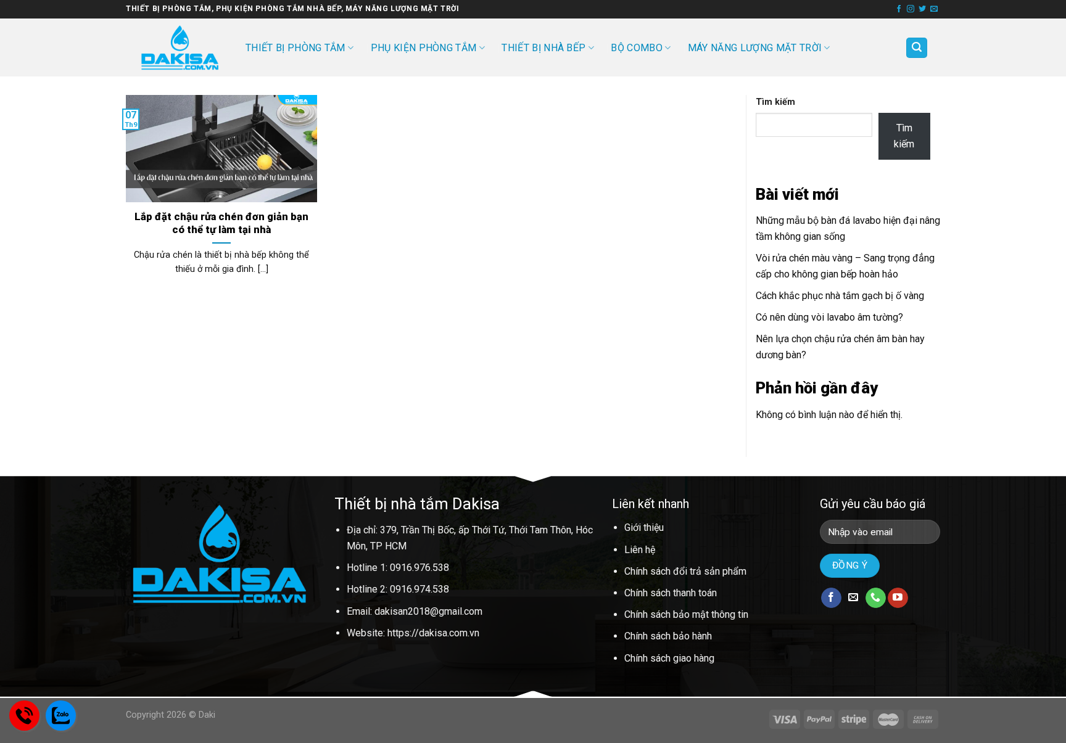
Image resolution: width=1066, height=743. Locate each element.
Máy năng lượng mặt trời (755, 48)
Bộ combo (637, 48)
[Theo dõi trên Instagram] (910, 9)
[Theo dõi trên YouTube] (898, 598)
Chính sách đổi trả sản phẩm (685, 571)
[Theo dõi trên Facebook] (899, 9)
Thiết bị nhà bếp (543, 48)
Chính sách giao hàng (669, 658)
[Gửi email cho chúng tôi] (934, 9)
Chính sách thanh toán (670, 593)
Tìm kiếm (775, 102)
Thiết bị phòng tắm (295, 48)
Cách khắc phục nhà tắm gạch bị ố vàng (840, 296)
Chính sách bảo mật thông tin (686, 614)
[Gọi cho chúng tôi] (876, 598)
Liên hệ (639, 550)
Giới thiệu (644, 527)
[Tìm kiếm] (916, 48)
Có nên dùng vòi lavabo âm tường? (829, 317)
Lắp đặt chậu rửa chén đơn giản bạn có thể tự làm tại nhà (221, 223)
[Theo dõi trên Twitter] (922, 9)
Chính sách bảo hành (668, 636)
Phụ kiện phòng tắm (424, 48)
